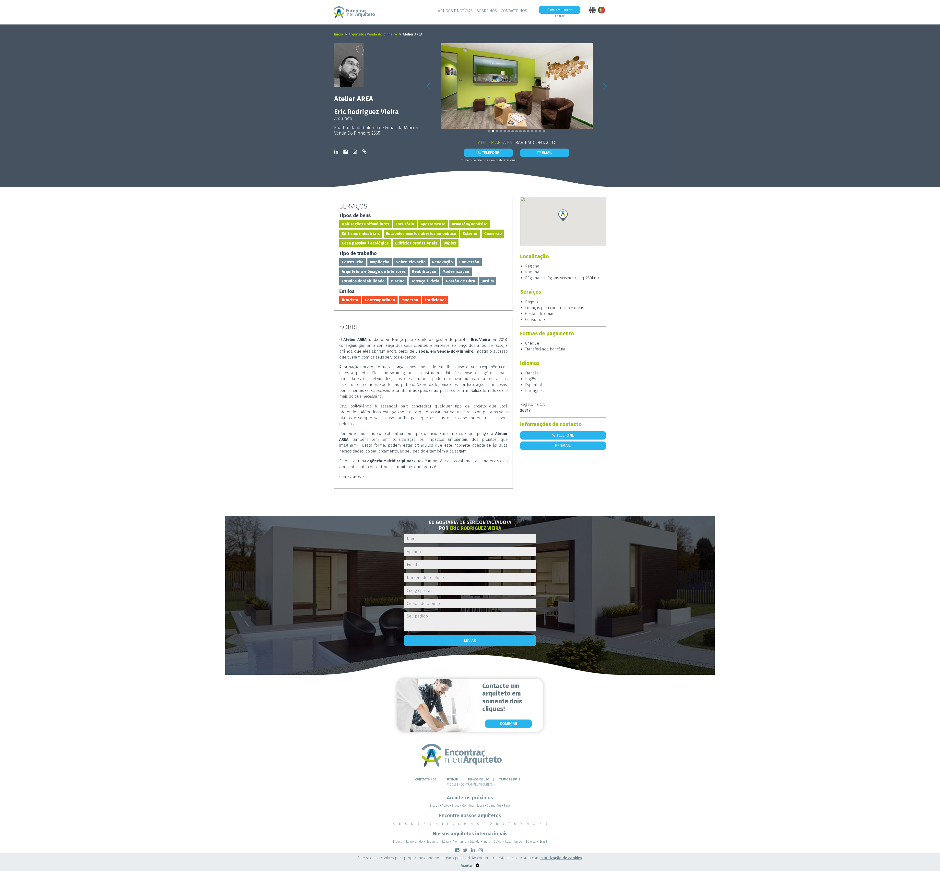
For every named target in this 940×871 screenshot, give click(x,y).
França (397, 841)
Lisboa (435, 805)
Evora (481, 805)
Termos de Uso (478, 779)
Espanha (432, 841)
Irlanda (475, 841)
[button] (428, 86)
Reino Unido (414, 841)
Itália (445, 841)
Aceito (466, 865)
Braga (456, 805)
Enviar (470, 640)
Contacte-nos (514, 11)
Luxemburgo (513, 841)
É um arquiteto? (559, 10)
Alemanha (459, 841)
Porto (446, 805)
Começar (508, 723)
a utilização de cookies (561, 858)
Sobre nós (487, 11)
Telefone (490, 152)
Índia (486, 841)
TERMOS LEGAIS (509, 779)
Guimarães (495, 805)
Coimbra (469, 805)
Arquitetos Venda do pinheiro (373, 34)
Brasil (543, 841)
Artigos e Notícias (455, 11)
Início (338, 34)
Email (546, 152)
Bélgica (531, 841)
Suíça (497, 841)
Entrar (559, 16)
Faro (507, 805)
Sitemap (452, 779)
